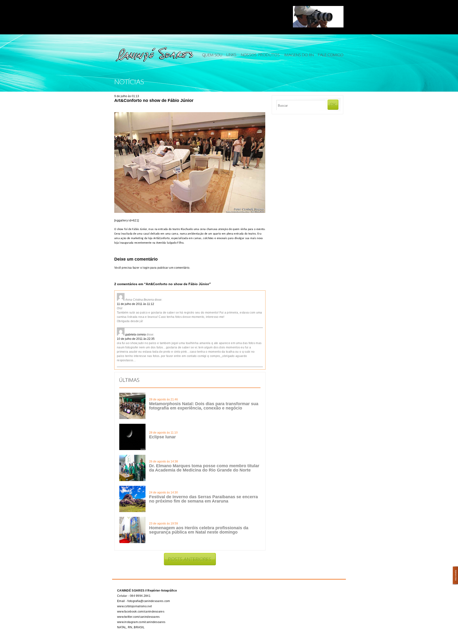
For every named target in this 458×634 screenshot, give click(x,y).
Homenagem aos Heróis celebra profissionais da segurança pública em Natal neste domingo (198, 529)
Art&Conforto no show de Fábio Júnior (153, 100)
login (146, 267)
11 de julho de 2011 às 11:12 (135, 304)
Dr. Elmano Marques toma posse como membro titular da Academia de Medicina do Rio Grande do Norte (204, 467)
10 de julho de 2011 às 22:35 (136, 339)
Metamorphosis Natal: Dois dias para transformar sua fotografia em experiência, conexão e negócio (203, 405)
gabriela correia (135, 334)
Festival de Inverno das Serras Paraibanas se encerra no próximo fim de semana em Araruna (203, 498)
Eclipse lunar (162, 437)
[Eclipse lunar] (132, 449)
